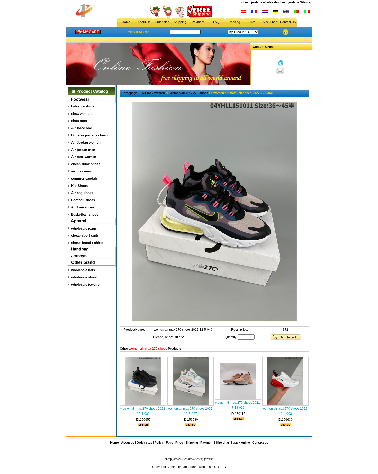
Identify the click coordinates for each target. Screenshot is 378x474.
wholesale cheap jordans (281, 2)
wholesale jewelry (85, 284)
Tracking (234, 22)
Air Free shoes (82, 207)
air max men (81, 171)
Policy (159, 442)
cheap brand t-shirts (87, 243)
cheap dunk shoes (85, 164)
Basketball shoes (84, 214)
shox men (79, 121)
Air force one (81, 128)
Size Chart (270, 22)
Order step (162, 22)
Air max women (83, 157)
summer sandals (84, 178)
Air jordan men (83, 150)
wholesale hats (83, 270)
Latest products (82, 106)
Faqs (169, 442)
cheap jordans (251, 2)
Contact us (260, 442)
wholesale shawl (84, 277)
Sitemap (306, 2)
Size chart (223, 442)
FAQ (216, 22)
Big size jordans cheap (89, 135)
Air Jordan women (86, 142)
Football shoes (83, 200)
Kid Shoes (79, 186)
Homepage (129, 93)
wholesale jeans (84, 228)
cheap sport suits (85, 236)
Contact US (288, 22)
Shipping (180, 22)
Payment (198, 22)
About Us (144, 22)
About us (127, 442)
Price (252, 22)
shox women (81, 114)
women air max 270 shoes (189, 93)
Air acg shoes (82, 193)
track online (241, 442)
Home (126, 22)
